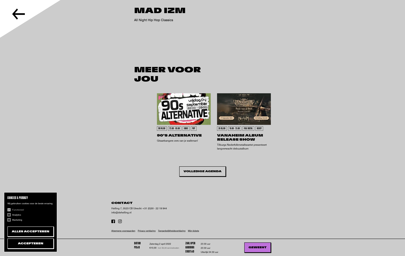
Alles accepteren (30, 231)
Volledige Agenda (202, 171)
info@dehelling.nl (121, 212)
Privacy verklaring (147, 230)
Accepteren (30, 243)
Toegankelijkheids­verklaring (171, 230)
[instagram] (120, 222)
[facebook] (113, 222)
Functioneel (18, 209)
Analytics (16, 215)
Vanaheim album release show (240, 137)
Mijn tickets (193, 230)
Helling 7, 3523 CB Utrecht (126, 208)
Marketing (17, 220)
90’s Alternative (179, 135)
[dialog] (30, 222)
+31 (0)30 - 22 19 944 (154, 208)
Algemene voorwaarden (123, 230)
